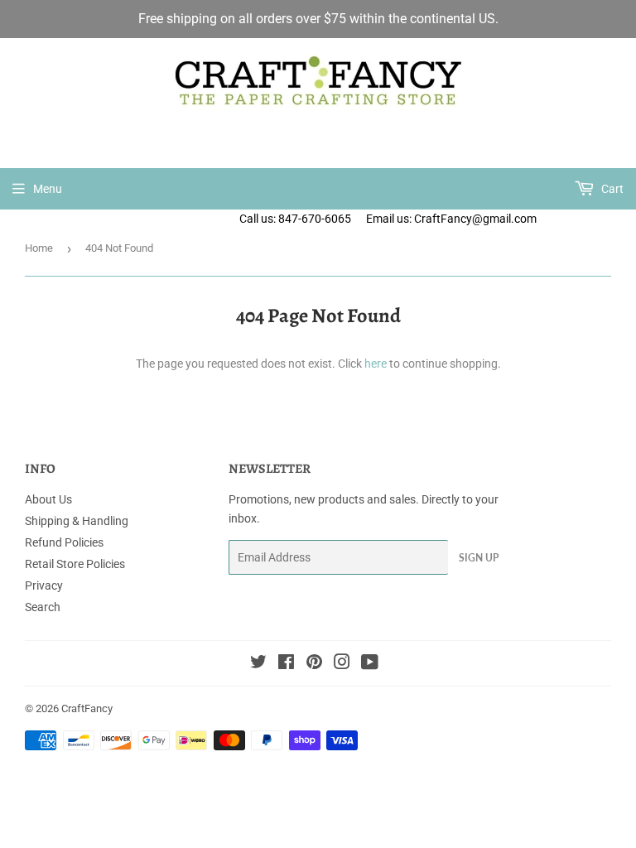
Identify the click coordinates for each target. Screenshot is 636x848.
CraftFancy (87, 708)
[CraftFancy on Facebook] (286, 664)
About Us (48, 499)
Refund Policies (64, 542)
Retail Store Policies (75, 564)
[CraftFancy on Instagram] (342, 664)
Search (42, 607)
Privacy (44, 585)
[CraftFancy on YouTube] (369, 664)
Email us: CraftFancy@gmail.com (501, 218)
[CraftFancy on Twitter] (258, 664)
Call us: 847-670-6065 (295, 218)
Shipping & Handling (76, 521)
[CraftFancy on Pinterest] (314, 664)
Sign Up (479, 558)
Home (39, 248)
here (375, 363)
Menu (47, 188)
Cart (611, 188)
